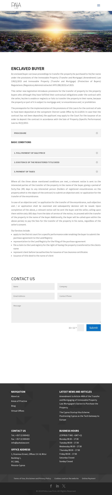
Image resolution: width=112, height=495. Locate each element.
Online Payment (88, 478)
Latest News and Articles (75, 391)
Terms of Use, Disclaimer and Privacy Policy (32, 478)
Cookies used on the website (66, 478)
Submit (93, 327)
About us (15, 396)
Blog (13, 405)
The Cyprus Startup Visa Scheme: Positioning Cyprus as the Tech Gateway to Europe (79, 416)
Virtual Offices (17, 410)
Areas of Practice (19, 401)
